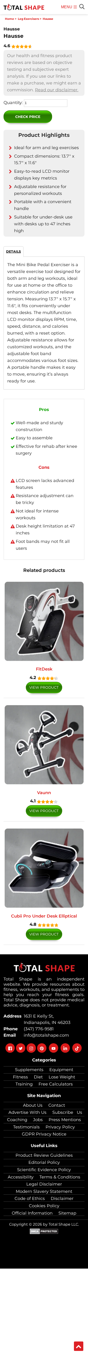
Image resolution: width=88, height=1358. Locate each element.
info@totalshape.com (45, 1035)
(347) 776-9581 (37, 1028)
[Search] (81, 6)
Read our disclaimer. (56, 89)
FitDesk (44, 669)
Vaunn (44, 792)
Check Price (27, 116)
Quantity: (13, 102)
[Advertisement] (44, 1313)
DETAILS (13, 251)
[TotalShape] (24, 7)
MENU (67, 9)
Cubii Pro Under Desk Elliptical (44, 916)
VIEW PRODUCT (44, 687)
